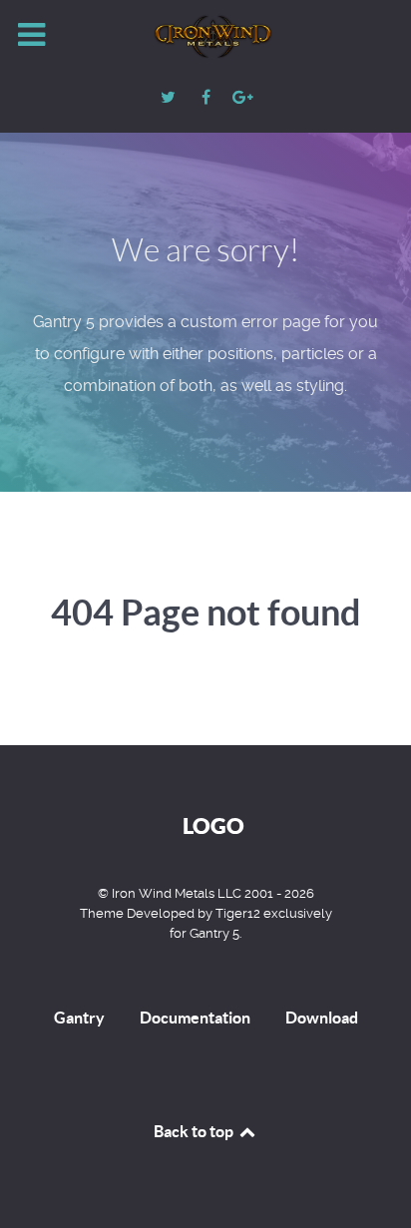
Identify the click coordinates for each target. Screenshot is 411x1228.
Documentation (195, 1017)
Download (321, 1017)
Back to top (195, 1131)
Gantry (79, 1017)
